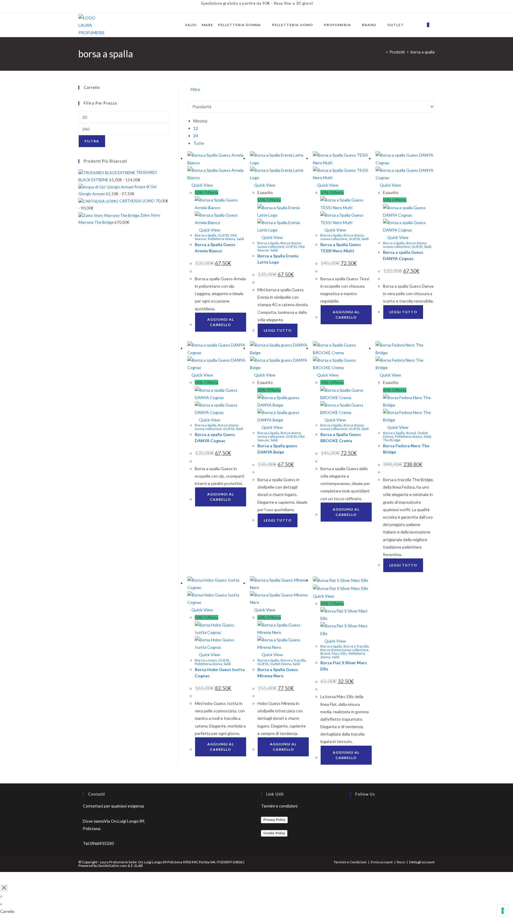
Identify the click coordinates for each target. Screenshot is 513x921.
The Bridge (391, 440)
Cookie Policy (274, 833)
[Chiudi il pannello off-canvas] (4, 888)
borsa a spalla (423, 52)
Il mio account (382, 862)
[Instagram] (351, 823)
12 (195, 128)
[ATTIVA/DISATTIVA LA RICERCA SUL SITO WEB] (435, 25)
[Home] (382, 52)
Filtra (92, 141)
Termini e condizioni (279, 805)
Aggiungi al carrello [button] (220, 322)
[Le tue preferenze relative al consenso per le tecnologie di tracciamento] (502, 910)
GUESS (223, 235)
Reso (401, 862)
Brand (411, 433)
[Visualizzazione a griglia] (189, 96)
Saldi (240, 239)
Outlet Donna (280, 664)
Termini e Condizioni (350, 862)
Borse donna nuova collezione (279, 245)
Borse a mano (206, 660)
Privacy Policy (274, 820)
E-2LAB (137, 865)
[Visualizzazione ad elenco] (192, 96)
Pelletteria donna (221, 239)
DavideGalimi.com (112, 865)
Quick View (202, 185)
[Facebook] (351, 809)
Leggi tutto (278, 330)
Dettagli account (422, 862)
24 (195, 135)
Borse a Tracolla (293, 660)
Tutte (198, 143)
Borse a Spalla (205, 235)
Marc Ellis (339, 653)
